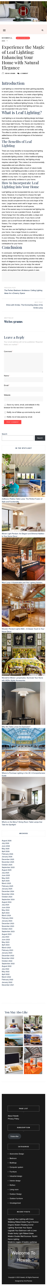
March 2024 (6, 915)
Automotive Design (17, 1154)
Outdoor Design (16, 1194)
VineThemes (28, 1281)
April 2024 (6, 913)
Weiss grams (10, 73)
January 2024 (7, 921)
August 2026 (6, 840)
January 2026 (7, 856)
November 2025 (8, 862)
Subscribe (14, 1136)
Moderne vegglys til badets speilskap (22, 1242)
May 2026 (5, 848)
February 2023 (7, 950)
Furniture (13, 1171)
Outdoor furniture (16, 1198)
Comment (8, 351)
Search (4, 434)
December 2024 (8, 891)
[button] (4, 30)
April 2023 (6, 945)
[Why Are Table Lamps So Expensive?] (23, 703)
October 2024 (7, 896)
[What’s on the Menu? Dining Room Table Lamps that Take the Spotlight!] (23, 798)
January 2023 (7, 953)
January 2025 (7, 888)
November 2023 (8, 926)
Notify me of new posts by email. (20, 416)
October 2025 (7, 864)
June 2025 (6, 875)
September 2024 (8, 899)
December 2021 (8, 985)
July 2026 (5, 843)
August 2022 (6, 966)
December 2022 (8, 955)
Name (7, 375)
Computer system (16, 1167)
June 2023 (6, 939)
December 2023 (8, 923)
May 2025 (5, 878)
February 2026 (7, 854)
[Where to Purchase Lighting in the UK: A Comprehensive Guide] (23, 750)
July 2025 (5, 872)
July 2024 (5, 904)
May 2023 (5, 942)
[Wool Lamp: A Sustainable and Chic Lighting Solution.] (23, 559)
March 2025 (6, 883)
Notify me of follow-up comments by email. (23, 412)
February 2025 (7, 886)
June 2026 (6, 846)
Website (7, 395)
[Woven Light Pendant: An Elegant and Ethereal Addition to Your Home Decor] (23, 517)
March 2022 (6, 977)
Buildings (13, 1162)
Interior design (15, 1180)
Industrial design (16, 1176)
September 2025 (8, 867)
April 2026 (6, 851)
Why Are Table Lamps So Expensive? (16, 726)
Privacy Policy (13, 1118)
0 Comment (24, 73)
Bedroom (13, 1158)
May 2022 (5, 971)
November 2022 (8, 958)
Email (7, 385)
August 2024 (6, 902)
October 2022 (7, 961)
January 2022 (7, 982)
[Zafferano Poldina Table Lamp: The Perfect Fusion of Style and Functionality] (23, 475)
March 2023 (6, 947)
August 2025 (6, 870)
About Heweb (13, 1115)
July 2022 (5, 969)
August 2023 (6, 934)
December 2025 (8, 859)
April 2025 (6, 880)
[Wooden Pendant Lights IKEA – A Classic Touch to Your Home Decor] (23, 605)
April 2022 (6, 974)
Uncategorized (23, 38)
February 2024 (7, 918)
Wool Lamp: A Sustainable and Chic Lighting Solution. (22, 582)
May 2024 (5, 910)
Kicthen (12, 1185)
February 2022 (7, 979)
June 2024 (6, 907)
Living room (14, 1189)
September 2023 (8, 931)
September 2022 (8, 963)
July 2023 (5, 937)
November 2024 (8, 894)
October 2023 (7, 929)
